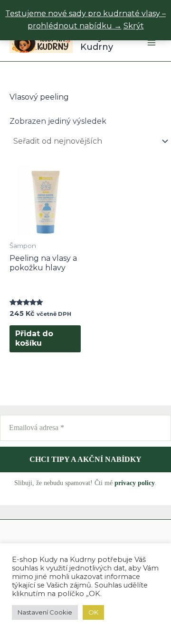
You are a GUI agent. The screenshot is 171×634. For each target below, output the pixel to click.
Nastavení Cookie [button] (45, 612)
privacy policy (134, 483)
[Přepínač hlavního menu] (152, 42)
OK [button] (93, 612)
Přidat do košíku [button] (34, 338)
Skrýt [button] (134, 25)
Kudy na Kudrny (98, 42)
